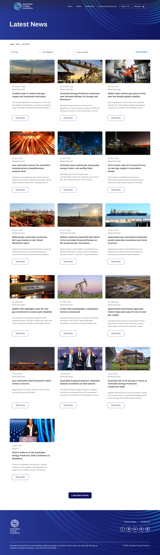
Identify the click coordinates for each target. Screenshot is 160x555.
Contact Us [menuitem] (145, 522)
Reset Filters (141, 52)
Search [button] (123, 6)
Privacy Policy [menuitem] (130, 522)
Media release (18, 89)
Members (137, 6)
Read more (20, 118)
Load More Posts (80, 495)
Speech (15, 448)
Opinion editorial (68, 233)
